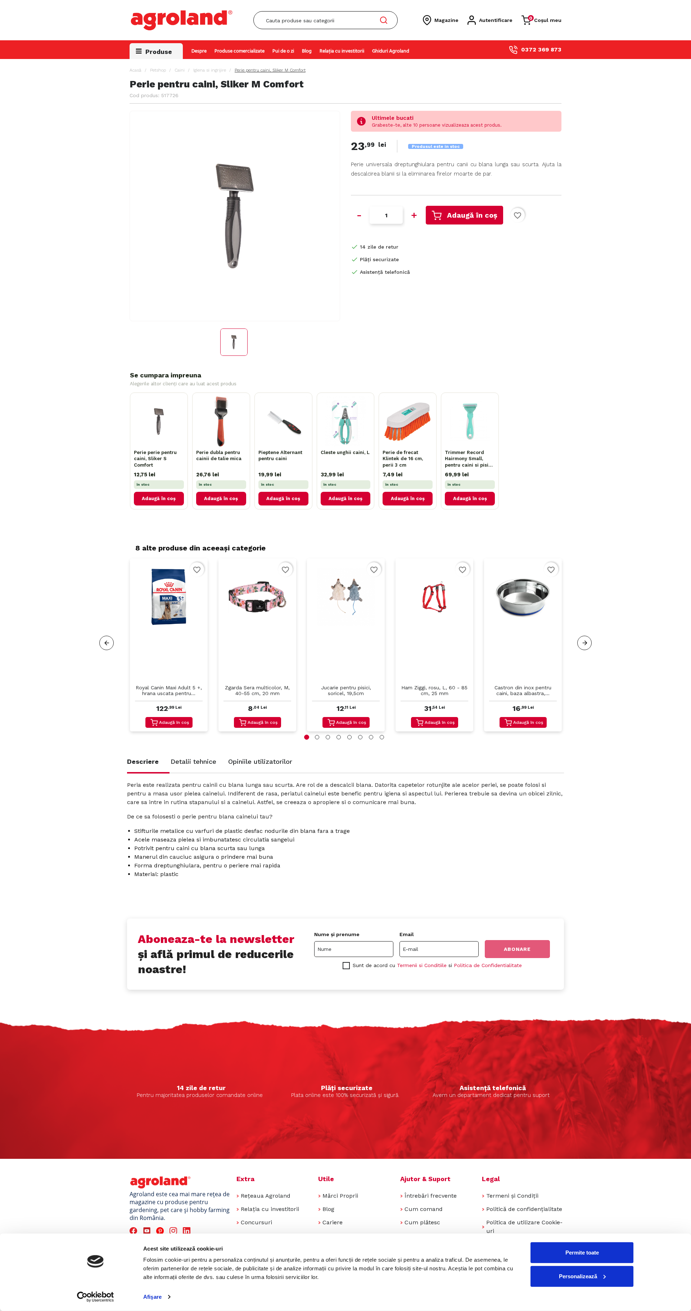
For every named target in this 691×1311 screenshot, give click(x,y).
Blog (307, 51)
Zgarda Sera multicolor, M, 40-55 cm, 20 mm (257, 690)
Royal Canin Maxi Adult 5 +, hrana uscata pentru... (169, 690)
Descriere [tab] (143, 761)
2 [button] (317, 737)
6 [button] (360, 737)
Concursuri (256, 1222)
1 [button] (306, 737)
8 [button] (382, 737)
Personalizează (578, 1276)
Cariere (332, 1222)
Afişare (152, 1297)
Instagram (174, 1231)
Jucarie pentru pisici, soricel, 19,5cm (346, 690)
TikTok (201, 1231)
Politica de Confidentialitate (488, 965)
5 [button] (349, 737)
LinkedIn (187, 1231)
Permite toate (582, 1252)
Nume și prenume (337, 934)
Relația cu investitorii (342, 51)
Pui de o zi (283, 51)
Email (406, 934)
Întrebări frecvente (431, 1195)
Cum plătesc (422, 1222)
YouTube (147, 1231)
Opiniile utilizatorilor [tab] (260, 761)
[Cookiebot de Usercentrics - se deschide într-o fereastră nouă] (95, 1297)
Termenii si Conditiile (422, 965)
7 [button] (371, 737)
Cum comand (424, 1209)
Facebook (134, 1231)
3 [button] (328, 737)
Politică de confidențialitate (524, 1209)
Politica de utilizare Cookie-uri (524, 1226)
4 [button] (339, 737)
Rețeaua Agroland (265, 1195)
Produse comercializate (239, 51)
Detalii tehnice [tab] (193, 761)
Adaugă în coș (472, 215)
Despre (199, 51)
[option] (169, 646)
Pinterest (161, 1231)
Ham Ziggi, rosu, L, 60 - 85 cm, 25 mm (434, 690)
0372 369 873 (541, 49)
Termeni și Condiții (512, 1195)
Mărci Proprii (340, 1195)
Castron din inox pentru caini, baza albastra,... (522, 690)
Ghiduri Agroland (390, 51)
